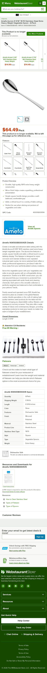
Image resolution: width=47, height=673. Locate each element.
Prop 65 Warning (9, 328)
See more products (36, 34)
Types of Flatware (19, 503)
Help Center (23, 620)
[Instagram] (3, 586)
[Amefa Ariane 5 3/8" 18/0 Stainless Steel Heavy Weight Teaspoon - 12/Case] (9, 54)
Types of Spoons (19, 506)
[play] (23, 346)
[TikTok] (22, 586)
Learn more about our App (19, 563)
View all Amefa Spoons (34, 228)
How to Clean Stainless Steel (23, 499)
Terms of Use (23, 653)
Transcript (13, 365)
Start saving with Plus (17, 551)
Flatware (6, 361)
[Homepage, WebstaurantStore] (23, 3)
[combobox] (23, 9)
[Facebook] (16, 586)
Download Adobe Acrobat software (13, 492)
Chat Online (12, 634)
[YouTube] (9, 586)
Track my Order (23, 627)
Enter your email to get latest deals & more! (21, 531)
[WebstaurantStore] (23, 572)
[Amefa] (13, 227)
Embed (21, 365)
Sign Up (40, 537)
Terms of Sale (24, 645)
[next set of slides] (45, 54)
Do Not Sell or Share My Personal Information (23, 661)
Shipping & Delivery (33, 634)
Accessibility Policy (23, 657)
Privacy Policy (23, 649)
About (6, 365)
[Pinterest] (28, 586)
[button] (20, 119)
